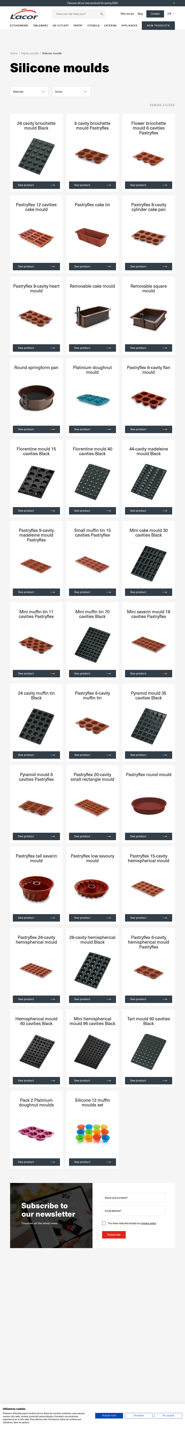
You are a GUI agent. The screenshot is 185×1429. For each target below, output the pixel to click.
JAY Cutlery (61, 25)
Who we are (127, 13)
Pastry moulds (30, 53)
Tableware (40, 25)
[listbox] (29, 92)
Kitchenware (19, 25)
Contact (155, 13)
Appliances (129, 25)
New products (158, 25)
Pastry (78, 25)
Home (14, 53)
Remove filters (162, 105)
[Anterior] (16, 156)
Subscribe (114, 1234)
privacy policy (148, 1223)
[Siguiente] (57, 156)
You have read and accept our (132, 1223)
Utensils (93, 25)
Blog (140, 13)
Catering (110, 25)
